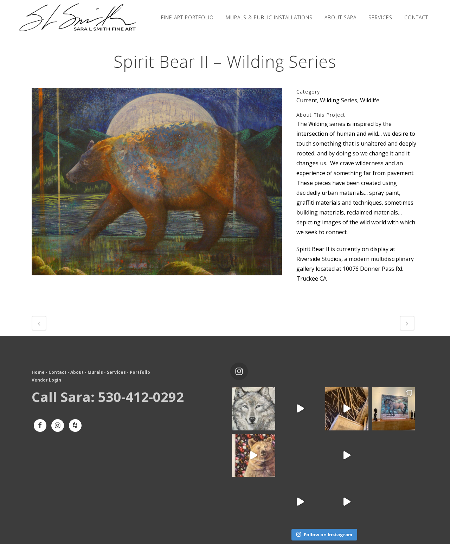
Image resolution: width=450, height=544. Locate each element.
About (77, 372)
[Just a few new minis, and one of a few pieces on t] (346, 502)
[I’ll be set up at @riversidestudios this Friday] (253, 502)
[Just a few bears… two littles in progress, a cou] (300, 502)
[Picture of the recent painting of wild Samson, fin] (393, 408)
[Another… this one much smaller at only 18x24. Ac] (300, 455)
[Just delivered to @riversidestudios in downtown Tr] (253, 455)
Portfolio (140, 372)
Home (38, 372)
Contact (57, 372)
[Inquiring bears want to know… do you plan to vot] (393, 502)
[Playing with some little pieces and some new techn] (253, 408)
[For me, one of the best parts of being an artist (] (346, 408)
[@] (249, 371)
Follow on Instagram (328, 534)
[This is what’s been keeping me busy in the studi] (346, 455)
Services (116, 372)
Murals (95, 372)
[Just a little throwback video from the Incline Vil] (300, 408)
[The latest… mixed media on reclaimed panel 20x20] (393, 455)
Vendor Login (46, 380)
